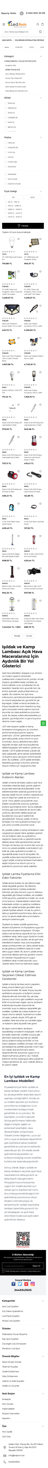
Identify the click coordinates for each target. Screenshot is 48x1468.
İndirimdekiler (8, 1409)
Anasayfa (6, 1399)
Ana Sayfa (7, 40)
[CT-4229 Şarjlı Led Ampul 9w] (12, 242)
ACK (42, 47)
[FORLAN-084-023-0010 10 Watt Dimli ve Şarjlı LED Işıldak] (34, 604)
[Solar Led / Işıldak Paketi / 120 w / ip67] (34, 341)
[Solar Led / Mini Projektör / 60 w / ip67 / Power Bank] (12, 341)
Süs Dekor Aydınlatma (12, 1311)
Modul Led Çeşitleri (11, 1321)
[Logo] (20, 24)
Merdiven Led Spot (11, 1348)
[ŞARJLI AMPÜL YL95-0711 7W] (12, 376)
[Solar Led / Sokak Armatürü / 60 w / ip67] (34, 376)
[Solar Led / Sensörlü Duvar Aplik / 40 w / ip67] (12, 309)
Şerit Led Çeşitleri (10, 1306)
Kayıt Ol (36, 1266)
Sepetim (6, 1418)
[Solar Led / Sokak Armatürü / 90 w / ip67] (34, 309)
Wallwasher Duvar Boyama (14, 1334)
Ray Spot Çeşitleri (10, 1339)
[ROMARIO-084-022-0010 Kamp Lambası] (12, 604)
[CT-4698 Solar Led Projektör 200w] (34, 242)
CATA (31, 47)
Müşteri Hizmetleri (10, 1413)
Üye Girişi (6, 1436)
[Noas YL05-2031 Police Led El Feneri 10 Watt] (34, 475)
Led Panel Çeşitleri (10, 1316)
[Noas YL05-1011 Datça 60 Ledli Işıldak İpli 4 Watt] (34, 408)
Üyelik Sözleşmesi (10, 1371)
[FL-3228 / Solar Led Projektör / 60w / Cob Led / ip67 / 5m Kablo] (12, 275)
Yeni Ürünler (7, 1404)
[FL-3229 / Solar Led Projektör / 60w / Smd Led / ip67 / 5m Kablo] (34, 275)
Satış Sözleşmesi (10, 1376)
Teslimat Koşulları (10, 1367)
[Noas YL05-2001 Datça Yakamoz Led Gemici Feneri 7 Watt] (34, 440)
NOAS (4, 387)
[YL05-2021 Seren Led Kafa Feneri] (34, 507)
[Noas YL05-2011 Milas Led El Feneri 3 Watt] (12, 475)
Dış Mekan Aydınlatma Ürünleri (30, 40)
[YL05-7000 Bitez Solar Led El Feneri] (12, 507)
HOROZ (27, 551)
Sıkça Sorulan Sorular (11, 1362)
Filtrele (24, 226)
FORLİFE (19, 47)
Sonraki (29, 636)
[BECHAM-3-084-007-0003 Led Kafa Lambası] (34, 572)
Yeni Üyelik (7, 1432)
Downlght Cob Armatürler (14, 1344)
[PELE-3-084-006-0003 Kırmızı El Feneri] (34, 539)
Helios (6, 47)
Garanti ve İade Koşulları (13, 1381)
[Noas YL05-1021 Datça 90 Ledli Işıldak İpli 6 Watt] (12, 440)
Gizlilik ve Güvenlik (10, 1386)
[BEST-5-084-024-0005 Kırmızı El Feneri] (12, 572)
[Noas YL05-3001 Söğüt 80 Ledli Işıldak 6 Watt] (12, 539)
